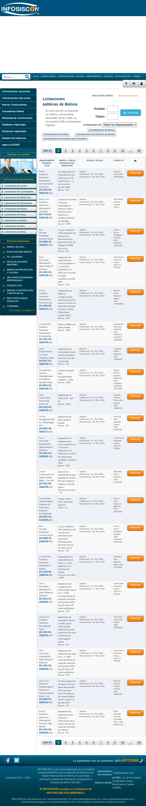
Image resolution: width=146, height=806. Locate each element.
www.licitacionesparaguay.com (35, 802)
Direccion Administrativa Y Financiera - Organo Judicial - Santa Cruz (47, 690)
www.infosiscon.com (36, 799)
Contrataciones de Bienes (102, 130)
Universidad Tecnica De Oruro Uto (44, 401)
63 (138, 150)
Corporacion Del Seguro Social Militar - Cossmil (46, 477)
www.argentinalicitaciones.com (87, 799)
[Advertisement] (73, 44)
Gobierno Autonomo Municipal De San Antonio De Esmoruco (46, 180)
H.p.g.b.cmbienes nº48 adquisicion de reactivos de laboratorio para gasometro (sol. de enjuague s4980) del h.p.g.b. (67, 239)
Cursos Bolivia (83, 802)
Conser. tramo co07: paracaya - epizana (66, 502)
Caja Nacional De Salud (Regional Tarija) (46, 354)
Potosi (41, 171)
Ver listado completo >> (22, 310)
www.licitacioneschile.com (59, 799)
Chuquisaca (44, 617)
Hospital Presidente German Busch (46, 236)
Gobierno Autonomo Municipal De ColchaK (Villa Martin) (45, 720)
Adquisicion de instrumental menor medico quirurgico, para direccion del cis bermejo (67, 355)
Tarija (41, 349)
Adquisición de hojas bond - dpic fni (66, 398)
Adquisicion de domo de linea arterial (64, 420)
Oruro (41, 257)
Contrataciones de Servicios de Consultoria (65, 138)
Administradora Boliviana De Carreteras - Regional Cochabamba (46, 507)
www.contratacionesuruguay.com (118, 799)
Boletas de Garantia (116, 802)
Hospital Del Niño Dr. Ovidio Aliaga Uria (47, 422)
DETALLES (135, 173)
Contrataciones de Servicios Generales (95, 134)
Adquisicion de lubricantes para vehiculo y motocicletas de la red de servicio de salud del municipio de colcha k (66, 720)
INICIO (47, 150)
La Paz (42, 290)
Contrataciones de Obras (55, 134)
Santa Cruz (44, 199)
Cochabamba (45, 324)
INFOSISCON (50, 789)
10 (122, 150)
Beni (41, 230)
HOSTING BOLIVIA (58, 792)
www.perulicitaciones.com (63, 802)
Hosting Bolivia (98, 802)
